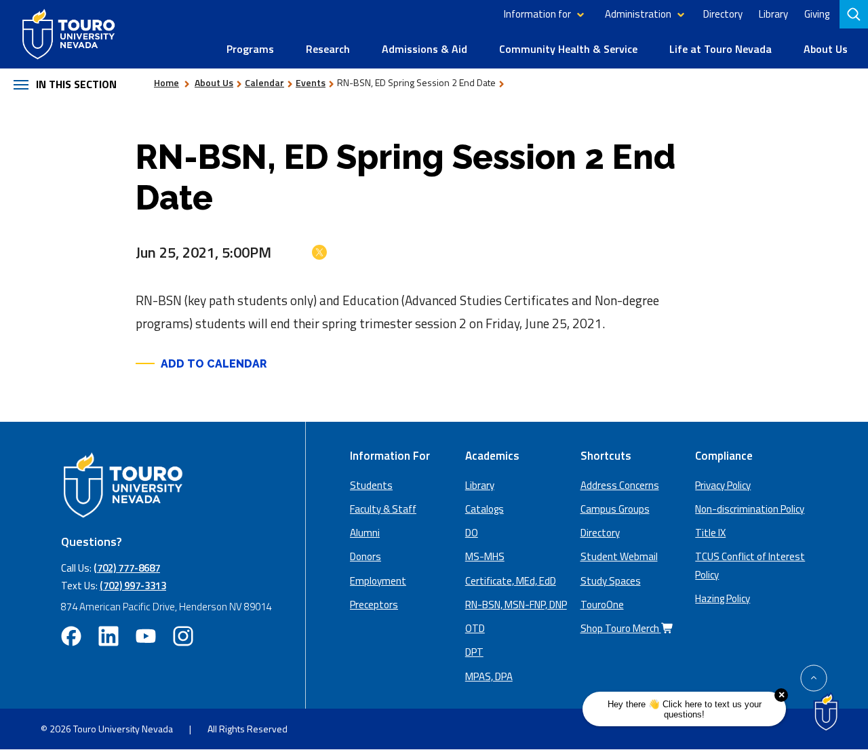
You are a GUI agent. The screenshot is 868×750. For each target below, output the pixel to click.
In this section (76, 84)
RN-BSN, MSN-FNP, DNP (516, 604)
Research (328, 49)
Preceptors (374, 604)
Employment (378, 581)
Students (371, 485)
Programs (250, 49)
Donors (365, 556)
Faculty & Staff (383, 509)
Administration (638, 14)
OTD (475, 628)
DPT (474, 652)
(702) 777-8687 (127, 568)
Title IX (710, 532)
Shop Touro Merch (620, 628)
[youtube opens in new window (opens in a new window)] (146, 636)
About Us (826, 49)
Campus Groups (615, 509)
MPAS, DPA (489, 676)
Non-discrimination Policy (749, 509)
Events (311, 82)
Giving (816, 14)
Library (773, 14)
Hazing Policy (722, 598)
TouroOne (602, 604)
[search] (855, 14)
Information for (537, 14)
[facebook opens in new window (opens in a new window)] (71, 636)
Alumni (365, 532)
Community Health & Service (568, 49)
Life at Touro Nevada (720, 49)
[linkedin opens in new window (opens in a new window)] (108, 636)
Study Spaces (610, 581)
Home (166, 82)
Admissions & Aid (424, 49)
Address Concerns (619, 485)
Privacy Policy (723, 485)
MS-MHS (485, 556)
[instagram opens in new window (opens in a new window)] (183, 636)
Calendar (264, 82)
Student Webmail (619, 556)
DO (471, 532)
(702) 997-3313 (133, 585)
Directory (723, 14)
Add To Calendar (214, 363)
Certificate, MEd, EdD (510, 581)
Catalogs (484, 509)
